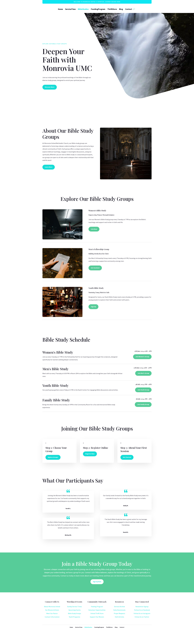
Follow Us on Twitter (142, 617)
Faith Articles (119, 617)
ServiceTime (70, 9)
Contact (128, 9)
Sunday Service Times (74, 607)
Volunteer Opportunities (96, 610)
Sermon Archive (119, 607)
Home (60, 9)
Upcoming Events (74, 610)
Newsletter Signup (141, 607)
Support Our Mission (97, 617)
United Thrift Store (96, 613)
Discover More (49, 87)
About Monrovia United (52, 607)
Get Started (127, 457)
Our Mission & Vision (52, 610)
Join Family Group (143, 404)
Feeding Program (97, 607)
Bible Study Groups (74, 613)
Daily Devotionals (119, 610)
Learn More (48, 167)
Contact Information (52, 617)
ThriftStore (112, 9)
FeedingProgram (98, 9)
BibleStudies (83, 9)
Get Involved (95, 268)
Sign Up (93, 307)
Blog (121, 9)
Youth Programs (74, 617)
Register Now (89, 454)
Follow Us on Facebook (142, 610)
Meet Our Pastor (52, 613)
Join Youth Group (143, 390)
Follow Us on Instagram (142, 613)
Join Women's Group (142, 357)
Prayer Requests (119, 613)
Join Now (94, 229)
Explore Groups (53, 457)
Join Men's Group (143, 373)
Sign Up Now (97, 582)
